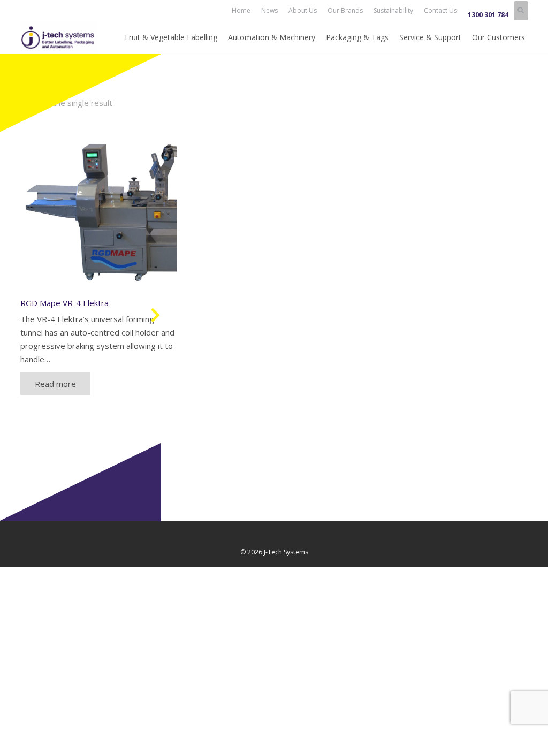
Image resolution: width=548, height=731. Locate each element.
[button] (521, 10)
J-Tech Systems (286, 552)
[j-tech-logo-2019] (59, 37)
